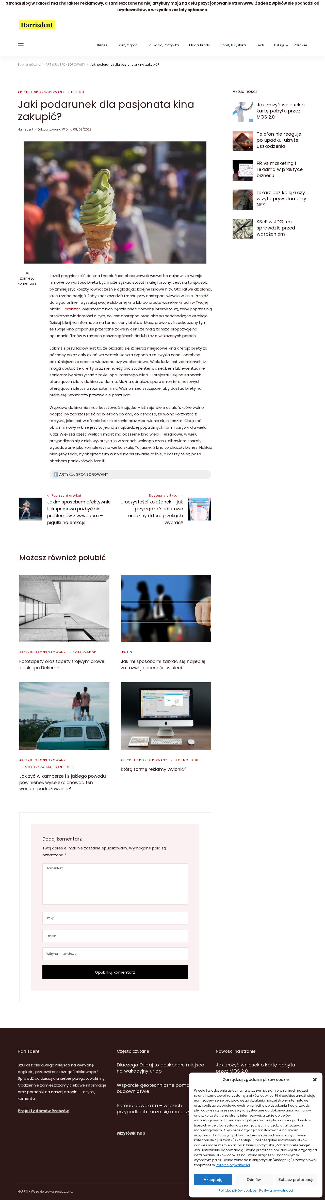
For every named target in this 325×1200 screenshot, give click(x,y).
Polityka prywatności (276, 1190)
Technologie (186, 760)
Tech (260, 45)
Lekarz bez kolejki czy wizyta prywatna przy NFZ (281, 198)
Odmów (254, 1179)
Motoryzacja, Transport (49, 767)
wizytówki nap (131, 1133)
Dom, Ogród (128, 45)
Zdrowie (300, 45)
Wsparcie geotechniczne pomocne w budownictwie (160, 1088)
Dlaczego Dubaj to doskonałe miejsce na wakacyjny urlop (160, 1068)
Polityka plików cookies (238, 1190)
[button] (314, 1079)
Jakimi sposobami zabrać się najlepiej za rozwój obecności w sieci (163, 664)
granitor (72, 309)
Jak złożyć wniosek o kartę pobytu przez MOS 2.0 (281, 111)
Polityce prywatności (233, 1165)
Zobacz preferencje (296, 1179)
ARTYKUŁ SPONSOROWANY (41, 92)
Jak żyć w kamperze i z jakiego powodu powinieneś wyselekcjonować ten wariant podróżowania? (62, 782)
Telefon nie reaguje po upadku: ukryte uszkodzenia (279, 140)
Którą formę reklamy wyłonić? (153, 769)
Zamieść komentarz (27, 281)
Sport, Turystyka (233, 45)
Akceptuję (213, 1179)
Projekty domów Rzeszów (43, 1111)
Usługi (279, 45)
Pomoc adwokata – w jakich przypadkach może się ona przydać (158, 1108)
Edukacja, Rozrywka (163, 45)
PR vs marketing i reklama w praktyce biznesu (280, 169)
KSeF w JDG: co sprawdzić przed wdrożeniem (276, 228)
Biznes (102, 45)
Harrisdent (25, 129)
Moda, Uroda (199, 45)
